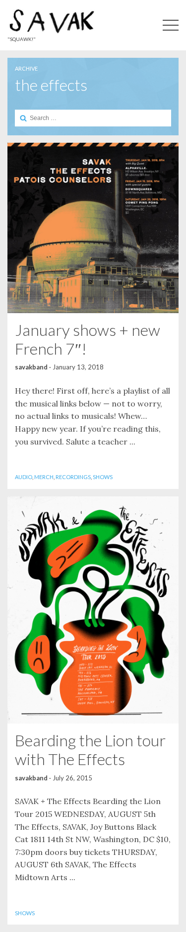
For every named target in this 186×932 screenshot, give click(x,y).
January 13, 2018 (78, 367)
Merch (44, 477)
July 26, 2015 (72, 778)
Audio (23, 477)
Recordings (73, 477)
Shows (103, 477)
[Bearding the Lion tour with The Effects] (93, 610)
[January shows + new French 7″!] (93, 228)
